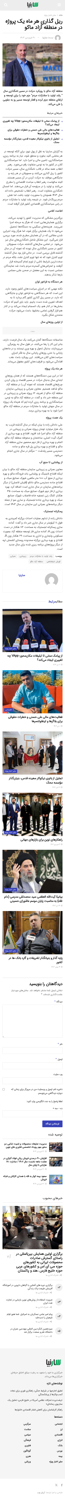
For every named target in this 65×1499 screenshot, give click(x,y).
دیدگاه (58, 1002)
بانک (60, 1445)
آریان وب (41, 1492)
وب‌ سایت (57, 1074)
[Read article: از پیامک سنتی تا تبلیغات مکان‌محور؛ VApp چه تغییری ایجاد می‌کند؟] (32, 630)
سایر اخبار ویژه (50, 15)
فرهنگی (27, 1440)
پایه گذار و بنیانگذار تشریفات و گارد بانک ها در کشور (35, 960)
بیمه (60, 1456)
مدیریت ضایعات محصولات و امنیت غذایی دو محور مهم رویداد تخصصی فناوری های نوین (25, 1145)
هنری (28, 1456)
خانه (60, 15)
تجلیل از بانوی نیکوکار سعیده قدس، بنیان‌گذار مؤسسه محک (31, 140)
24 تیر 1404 (57, 906)
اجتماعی (58, 1424)
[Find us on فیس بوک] (61, 1485)
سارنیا (45, 37)
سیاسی (27, 1435)
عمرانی (13, 556)
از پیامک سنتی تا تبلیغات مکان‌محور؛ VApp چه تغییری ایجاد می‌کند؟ (31, 123)
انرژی (60, 1440)
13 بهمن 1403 (56, 967)
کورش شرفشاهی (53, 561)
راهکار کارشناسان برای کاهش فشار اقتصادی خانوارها (38, 1410)
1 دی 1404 (57, 726)
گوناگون (27, 1451)
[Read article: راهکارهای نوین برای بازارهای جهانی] (32, 814)
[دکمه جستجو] (6, 5)
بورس (59, 1451)
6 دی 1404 (57, 664)
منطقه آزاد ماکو (36, 561)
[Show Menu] (59, 5)
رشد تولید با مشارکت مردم (41, 556)
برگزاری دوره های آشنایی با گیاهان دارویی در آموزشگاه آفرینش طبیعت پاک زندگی (27, 1286)
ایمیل (58, 1059)
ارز (61, 1429)
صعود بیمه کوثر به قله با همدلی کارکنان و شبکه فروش (25, 1177)
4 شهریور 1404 (56, 844)
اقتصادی (8, 709)
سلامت (27, 1429)
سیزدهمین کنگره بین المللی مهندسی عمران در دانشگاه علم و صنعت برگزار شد (31, 1330)
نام (60, 1044)
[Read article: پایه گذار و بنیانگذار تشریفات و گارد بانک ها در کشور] (32, 932)
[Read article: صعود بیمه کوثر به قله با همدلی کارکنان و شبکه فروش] (55, 1179)
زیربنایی (23, 556)
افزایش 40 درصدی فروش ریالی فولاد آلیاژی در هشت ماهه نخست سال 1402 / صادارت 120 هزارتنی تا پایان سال (25, 1161)
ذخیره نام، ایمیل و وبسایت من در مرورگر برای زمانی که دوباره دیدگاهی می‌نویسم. (36, 1091)
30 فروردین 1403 (27, 37)
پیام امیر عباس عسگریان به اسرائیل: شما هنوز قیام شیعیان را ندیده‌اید (29, 1315)
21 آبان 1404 (56, 787)
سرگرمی (27, 1424)
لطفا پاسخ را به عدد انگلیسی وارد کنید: (44, 1101)
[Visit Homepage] (33, 5)
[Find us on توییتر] (56, 1485)
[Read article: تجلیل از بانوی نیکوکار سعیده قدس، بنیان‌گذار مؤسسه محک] (32, 753)
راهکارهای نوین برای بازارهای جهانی (41, 839)
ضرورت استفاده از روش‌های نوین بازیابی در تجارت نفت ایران (29, 1301)
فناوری (28, 1445)
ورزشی (27, 1461)
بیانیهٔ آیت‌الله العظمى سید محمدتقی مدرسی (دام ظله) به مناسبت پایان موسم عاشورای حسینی (33, 898)
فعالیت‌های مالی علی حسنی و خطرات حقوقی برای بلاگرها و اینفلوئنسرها (33, 131)
